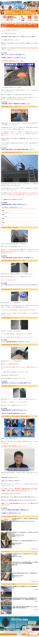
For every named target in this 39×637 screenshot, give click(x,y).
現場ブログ (5, 22)
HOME (2, 22)
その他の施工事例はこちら (34, 581)
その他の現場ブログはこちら (34, 615)
